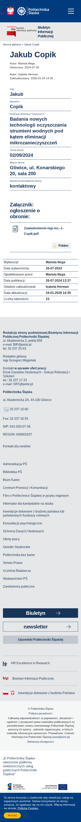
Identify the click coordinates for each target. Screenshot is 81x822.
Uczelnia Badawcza (17, 570)
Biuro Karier (11, 480)
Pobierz (63, 245)
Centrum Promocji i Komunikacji (25, 487)
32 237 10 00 (19, 409)
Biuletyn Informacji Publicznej (45, 31)
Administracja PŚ (15, 464)
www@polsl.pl (61, 736)
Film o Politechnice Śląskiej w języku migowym (36, 495)
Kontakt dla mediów (16, 446)
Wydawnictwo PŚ (15, 578)
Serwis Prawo (12, 562)
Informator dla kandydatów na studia (28, 503)
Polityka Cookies (27, 808)
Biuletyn (35, 613)
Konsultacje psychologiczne (22, 523)
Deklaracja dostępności (40, 741)
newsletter (36, 627)
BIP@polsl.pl (22, 344)
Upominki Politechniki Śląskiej (40, 639)
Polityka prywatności (40, 713)
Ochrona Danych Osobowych (23, 531)
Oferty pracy (11, 539)
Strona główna (12, 44)
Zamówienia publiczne (19, 586)
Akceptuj (12, 815)
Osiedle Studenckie (16, 547)
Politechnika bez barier (19, 555)
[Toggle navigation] (71, 11)
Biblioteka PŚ (12, 472)
